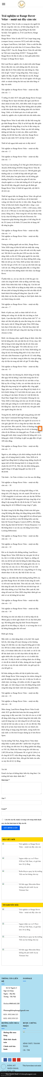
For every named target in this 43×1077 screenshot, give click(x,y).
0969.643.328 (14, 1004)
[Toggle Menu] (3, 5)
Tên (4, 798)
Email (4, 809)
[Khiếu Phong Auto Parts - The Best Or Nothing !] (21, 4)
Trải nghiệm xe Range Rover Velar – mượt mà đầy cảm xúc (30, 845)
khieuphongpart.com (28, 1074)
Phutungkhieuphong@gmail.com (16, 1010)
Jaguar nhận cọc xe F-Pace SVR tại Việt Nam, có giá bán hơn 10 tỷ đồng (30, 861)
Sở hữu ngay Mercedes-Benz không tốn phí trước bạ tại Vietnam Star (29, 887)
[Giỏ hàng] (41, 3)
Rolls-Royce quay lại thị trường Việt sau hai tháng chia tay (30, 872)
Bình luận (6, 780)
